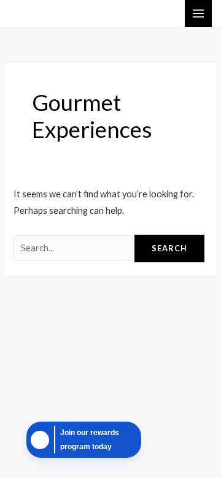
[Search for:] (74, 248)
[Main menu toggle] (198, 13)
